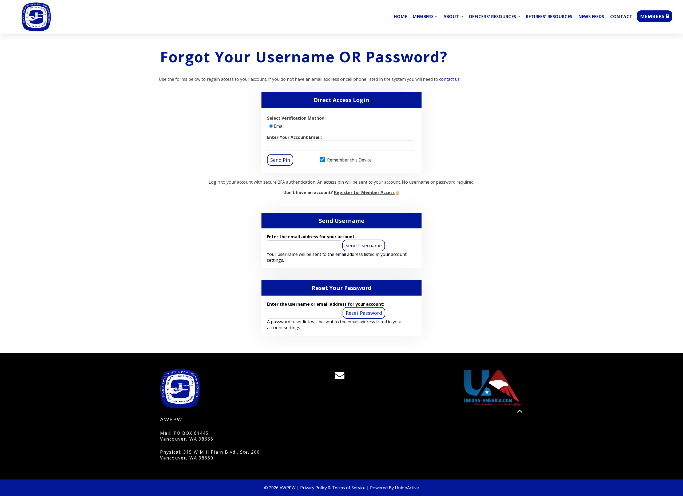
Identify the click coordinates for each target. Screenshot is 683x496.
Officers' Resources (492, 16)
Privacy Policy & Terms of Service (333, 488)
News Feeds (591, 16)
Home (400, 16)
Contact (621, 16)
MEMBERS (653, 16)
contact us (449, 79)
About (451, 16)
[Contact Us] (341, 376)
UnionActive (407, 488)
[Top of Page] (519, 411)
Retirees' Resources (549, 16)
